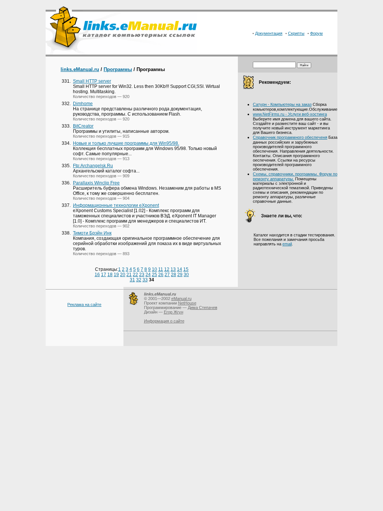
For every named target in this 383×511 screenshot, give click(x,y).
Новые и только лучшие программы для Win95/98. (126, 143)
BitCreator (83, 126)
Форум (316, 33)
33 (145, 279)
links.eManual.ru (80, 69)
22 (135, 274)
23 (141, 274)
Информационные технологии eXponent (116, 205)
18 (110, 274)
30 (186, 274)
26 (160, 274)
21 (129, 274)
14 (179, 269)
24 (148, 274)
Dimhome (83, 103)
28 (173, 274)
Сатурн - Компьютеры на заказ (282, 104)
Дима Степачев (202, 307)
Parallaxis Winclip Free (96, 183)
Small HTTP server (92, 81)
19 (116, 274)
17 (103, 274)
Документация (268, 33)
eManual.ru (181, 298)
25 (154, 274)
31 (132, 279)
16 (97, 274)
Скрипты (296, 33)
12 (166, 269)
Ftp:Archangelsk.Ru (93, 165)
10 (154, 269)
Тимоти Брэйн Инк (92, 233)
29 (180, 274)
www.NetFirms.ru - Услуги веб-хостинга (290, 114)
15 (186, 269)
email (287, 244)
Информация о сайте (164, 321)
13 (173, 269)
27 (167, 274)
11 (160, 269)
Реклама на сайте (84, 304)
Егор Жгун (173, 312)
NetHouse (187, 303)
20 (122, 274)
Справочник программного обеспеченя (290, 137)
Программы (118, 69)
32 (138, 279)
